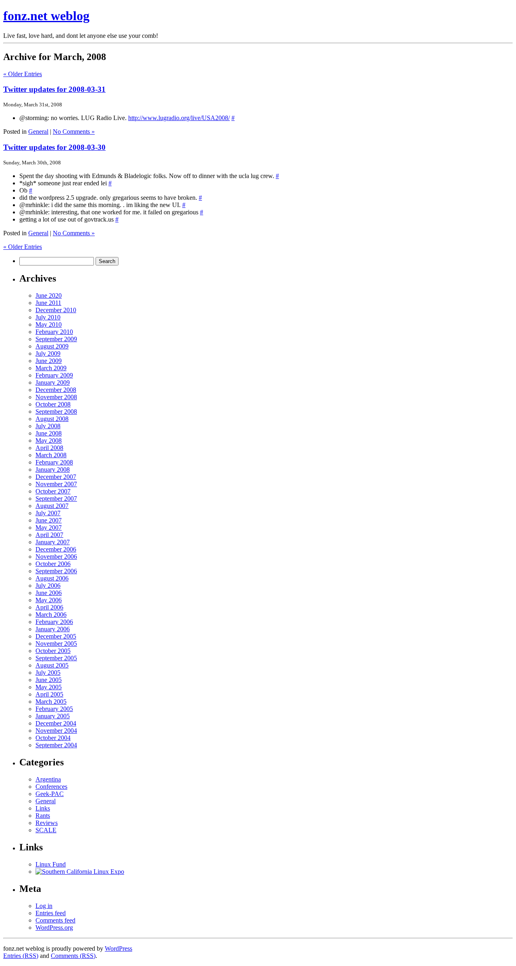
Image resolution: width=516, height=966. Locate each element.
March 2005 (51, 701)
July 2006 (47, 585)
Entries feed (50, 913)
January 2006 (52, 629)
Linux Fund (50, 864)
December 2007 (55, 476)
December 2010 (55, 310)
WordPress (118, 948)
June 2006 (48, 592)
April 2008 (49, 447)
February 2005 (54, 708)
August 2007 (52, 505)
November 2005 (56, 643)
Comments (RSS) (73, 955)
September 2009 (56, 339)
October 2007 (53, 491)
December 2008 (55, 389)
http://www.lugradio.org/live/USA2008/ (179, 117)
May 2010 (48, 324)
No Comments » (74, 131)
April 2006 (49, 607)
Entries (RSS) (20, 955)
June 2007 (48, 520)
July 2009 (47, 353)
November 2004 (56, 730)
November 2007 (56, 484)
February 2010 (54, 331)
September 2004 (56, 745)
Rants (42, 815)
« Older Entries (22, 73)
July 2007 (47, 513)
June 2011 (48, 302)
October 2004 (53, 737)
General (38, 131)
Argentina (48, 779)
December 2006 (55, 549)
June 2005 (48, 679)
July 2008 (47, 426)
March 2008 (51, 455)
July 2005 (47, 672)
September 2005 (56, 658)
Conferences (51, 786)
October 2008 (53, 404)
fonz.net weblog (46, 15)
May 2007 (48, 527)
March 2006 (51, 614)
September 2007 (56, 498)
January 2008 (52, 469)
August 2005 (52, 665)
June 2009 (48, 360)
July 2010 (47, 317)
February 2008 (54, 462)
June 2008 (48, 433)
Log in (43, 905)
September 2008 (56, 411)
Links (42, 808)
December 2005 (55, 636)
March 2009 (51, 368)
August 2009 (52, 346)
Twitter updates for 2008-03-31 (54, 89)
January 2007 (52, 542)
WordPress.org (54, 927)
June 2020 (48, 295)
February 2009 (54, 375)
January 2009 (52, 382)
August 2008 (52, 418)
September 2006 (56, 571)
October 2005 (53, 650)
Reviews (46, 822)
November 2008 (56, 397)
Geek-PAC (49, 793)
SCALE (45, 830)
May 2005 (48, 687)
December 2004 (55, 723)
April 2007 (49, 534)
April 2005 (49, 694)
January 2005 (52, 716)
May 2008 (48, 440)
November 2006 (56, 556)
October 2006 (53, 563)
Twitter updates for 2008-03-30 (54, 147)
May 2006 (48, 600)
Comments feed (55, 920)
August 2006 (52, 578)
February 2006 (54, 621)
